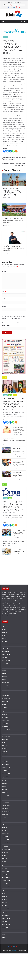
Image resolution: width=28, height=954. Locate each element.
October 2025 (5, 657)
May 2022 (4, 786)
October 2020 (5, 846)
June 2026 (4, 632)
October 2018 (5, 921)
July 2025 (4, 667)
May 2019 (4, 899)
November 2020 (6, 843)
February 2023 (5, 758)
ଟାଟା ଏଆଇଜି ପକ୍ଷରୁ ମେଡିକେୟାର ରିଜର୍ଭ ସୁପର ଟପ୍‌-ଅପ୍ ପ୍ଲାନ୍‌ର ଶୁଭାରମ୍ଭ (19, 551)
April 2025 (4, 676)
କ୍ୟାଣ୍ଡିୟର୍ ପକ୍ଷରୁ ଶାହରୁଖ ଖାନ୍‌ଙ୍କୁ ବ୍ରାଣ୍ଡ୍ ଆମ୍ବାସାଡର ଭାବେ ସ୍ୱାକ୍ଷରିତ (13, 248)
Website (4, 306)
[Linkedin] (10, 151)
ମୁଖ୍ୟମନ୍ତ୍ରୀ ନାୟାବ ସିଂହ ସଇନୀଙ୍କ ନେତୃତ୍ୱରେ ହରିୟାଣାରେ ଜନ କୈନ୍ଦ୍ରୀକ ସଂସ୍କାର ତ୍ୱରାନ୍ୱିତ (18, 430)
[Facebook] (4, 151)
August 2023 (5, 739)
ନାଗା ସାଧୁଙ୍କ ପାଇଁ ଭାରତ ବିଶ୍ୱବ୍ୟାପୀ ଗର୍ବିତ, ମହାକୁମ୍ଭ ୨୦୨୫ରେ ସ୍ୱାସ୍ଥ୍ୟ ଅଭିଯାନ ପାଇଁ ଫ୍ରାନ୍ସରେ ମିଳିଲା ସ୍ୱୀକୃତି (13, 192)
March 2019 (5, 905)
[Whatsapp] (13, 151)
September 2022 (6, 773)
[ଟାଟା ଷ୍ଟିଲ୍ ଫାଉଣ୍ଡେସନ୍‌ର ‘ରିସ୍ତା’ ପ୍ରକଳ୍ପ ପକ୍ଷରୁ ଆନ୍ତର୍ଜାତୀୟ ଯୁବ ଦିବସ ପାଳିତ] (14, 204)
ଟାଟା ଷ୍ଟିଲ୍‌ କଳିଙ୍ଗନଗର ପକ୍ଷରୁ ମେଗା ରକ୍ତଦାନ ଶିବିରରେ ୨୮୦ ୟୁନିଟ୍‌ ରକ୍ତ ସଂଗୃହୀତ (13, 542)
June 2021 (4, 821)
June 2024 (4, 707)
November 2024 (6, 692)
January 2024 (5, 723)
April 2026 (4, 638)
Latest (15, 395)
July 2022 (4, 780)
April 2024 (4, 714)
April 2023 (4, 752)
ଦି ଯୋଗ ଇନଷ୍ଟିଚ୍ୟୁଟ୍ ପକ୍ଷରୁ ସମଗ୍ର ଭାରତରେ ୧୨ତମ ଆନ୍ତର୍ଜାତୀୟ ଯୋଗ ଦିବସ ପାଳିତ (19, 533)
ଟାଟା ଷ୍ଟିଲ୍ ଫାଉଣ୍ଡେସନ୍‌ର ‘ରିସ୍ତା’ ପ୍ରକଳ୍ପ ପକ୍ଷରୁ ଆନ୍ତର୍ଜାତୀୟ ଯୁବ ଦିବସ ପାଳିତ (13, 220)
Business (5, 36)
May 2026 (4, 635)
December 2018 (5, 915)
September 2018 (6, 924)
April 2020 (4, 865)
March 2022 (5, 792)
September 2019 (6, 887)
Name (4, 292)
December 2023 (5, 726)
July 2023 (4, 742)
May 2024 (4, 711)
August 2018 (5, 927)
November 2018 (6, 918)
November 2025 (6, 654)
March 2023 (5, 755)
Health (10, 395)
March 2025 (5, 679)
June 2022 (4, 783)
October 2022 (5, 770)
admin (15, 56)
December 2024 (5, 689)
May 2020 (4, 862)
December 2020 (5, 839)
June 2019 (4, 896)
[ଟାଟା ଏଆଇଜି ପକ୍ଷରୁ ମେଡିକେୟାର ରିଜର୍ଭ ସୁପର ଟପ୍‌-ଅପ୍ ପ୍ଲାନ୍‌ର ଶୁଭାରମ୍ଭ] (6, 552)
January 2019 (5, 912)
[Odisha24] (3, 21)
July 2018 (4, 931)
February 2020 (5, 871)
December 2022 (5, 764)
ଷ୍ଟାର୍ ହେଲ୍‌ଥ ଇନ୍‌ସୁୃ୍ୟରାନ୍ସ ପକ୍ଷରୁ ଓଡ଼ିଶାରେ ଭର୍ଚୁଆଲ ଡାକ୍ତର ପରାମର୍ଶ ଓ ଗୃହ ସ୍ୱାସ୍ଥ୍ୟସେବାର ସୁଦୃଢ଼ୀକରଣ (13, 505)
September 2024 (6, 698)
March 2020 (5, 868)
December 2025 (5, 651)
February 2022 (5, 796)
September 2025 (6, 660)
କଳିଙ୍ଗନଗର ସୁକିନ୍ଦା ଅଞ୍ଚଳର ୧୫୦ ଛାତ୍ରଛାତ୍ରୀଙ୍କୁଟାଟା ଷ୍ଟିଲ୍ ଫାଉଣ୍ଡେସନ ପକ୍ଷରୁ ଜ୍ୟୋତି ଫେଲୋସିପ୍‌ (19, 451)
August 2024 (5, 701)
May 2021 (4, 824)
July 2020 (4, 855)
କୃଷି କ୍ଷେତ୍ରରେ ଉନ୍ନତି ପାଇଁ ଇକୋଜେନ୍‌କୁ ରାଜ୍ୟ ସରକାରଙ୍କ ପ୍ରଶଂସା (13, 164)
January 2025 (5, 686)
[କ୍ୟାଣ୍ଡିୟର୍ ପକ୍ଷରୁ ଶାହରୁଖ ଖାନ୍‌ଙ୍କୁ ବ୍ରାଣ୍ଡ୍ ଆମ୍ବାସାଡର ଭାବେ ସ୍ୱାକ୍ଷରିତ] (14, 232)
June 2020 (4, 858)
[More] (16, 151)
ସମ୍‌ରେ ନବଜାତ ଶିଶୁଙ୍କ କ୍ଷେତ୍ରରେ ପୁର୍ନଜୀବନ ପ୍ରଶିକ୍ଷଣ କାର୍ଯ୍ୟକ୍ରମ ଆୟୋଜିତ (17, 475)
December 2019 (5, 877)
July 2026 (4, 629)
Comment (5, 271)
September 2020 (6, 849)
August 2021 (5, 814)
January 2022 (5, 799)
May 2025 (4, 673)
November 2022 (6, 767)
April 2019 (4, 902)
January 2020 (5, 874)
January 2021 (5, 836)
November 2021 (6, 805)
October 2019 (5, 884)
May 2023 (4, 748)
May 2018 (4, 937)
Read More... (5, 615)
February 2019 (5, 909)
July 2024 (4, 704)
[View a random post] (24, 21)
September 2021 (6, 811)
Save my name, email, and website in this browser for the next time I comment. (13, 317)
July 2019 (4, 893)
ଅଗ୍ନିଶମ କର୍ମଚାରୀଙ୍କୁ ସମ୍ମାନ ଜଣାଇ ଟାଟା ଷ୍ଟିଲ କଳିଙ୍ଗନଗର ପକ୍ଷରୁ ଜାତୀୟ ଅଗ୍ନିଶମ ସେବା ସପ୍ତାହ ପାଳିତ (14, 440)
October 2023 (5, 733)
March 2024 (5, 717)
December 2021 (5, 802)
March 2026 (5, 641)
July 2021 (4, 818)
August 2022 (5, 777)
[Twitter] (7, 151)
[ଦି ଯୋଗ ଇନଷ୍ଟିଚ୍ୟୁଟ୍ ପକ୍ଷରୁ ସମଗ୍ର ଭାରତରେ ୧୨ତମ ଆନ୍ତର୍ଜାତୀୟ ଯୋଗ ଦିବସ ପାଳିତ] (6, 534)
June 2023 (4, 745)
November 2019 (6, 880)
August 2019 (5, 890)
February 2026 (5, 645)
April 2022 (4, 789)
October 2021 (5, 808)
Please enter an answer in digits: (11, 323)
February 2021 (5, 833)
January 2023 (5, 761)
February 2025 (5, 682)
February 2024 (5, 720)
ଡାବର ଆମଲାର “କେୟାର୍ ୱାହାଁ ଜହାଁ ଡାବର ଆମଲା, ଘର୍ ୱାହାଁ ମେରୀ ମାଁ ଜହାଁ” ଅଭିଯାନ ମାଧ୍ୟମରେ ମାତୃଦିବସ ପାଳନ (13, 402)
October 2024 (5, 695)
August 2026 (5, 626)
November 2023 (6, 730)
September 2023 (6, 736)
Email (4, 299)
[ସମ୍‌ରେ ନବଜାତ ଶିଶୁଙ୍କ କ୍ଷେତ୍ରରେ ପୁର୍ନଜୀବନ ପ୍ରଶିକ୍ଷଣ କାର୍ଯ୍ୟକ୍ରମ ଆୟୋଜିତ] (6, 476)
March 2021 (5, 830)
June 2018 (4, 934)
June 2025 (4, 670)
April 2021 (4, 827)
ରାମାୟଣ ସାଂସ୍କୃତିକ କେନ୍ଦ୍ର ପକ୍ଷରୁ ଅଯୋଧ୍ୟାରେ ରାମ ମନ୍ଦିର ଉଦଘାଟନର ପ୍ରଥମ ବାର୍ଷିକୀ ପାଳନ (18, 463)
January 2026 (5, 648)
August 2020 (5, 852)
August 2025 (5, 664)
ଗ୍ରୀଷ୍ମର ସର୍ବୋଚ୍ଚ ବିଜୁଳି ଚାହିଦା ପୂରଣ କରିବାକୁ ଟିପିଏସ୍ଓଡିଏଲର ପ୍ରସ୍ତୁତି (14, 158)
